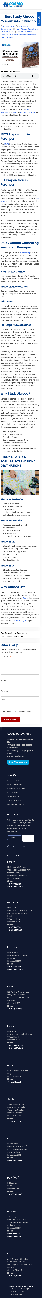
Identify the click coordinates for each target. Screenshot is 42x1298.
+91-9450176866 (14, 1160)
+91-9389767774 (15, 1045)
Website (4, 691)
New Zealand (29, 112)
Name (4, 680)
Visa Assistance (14, 800)
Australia (4, 112)
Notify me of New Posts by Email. (16, 711)
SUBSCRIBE (28, 838)
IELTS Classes (13, 780)
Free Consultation (15, 784)
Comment (6, 656)
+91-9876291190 (14, 884)
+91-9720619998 (14, 1194)
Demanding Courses (16, 804)
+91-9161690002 (14, 927)
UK (21, 112)
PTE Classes (12, 792)
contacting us (20, 620)
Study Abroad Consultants (27, 29)
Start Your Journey (18, 762)
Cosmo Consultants (27, 34)
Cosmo (25, 598)
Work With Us (13, 796)
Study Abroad (7, 32)
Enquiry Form (39, 19)
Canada (28, 109)
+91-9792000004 (15, 886)
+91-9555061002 (14, 930)
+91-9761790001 (14, 1121)
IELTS (6, 144)
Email (4, 699)
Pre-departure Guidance (18, 788)
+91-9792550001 (14, 1236)
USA (14, 112)
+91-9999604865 (15, 1048)
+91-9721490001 (14, 1009)
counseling (25, 252)
